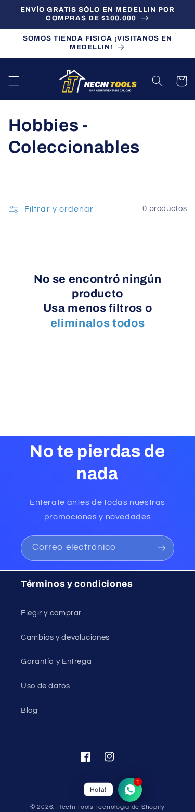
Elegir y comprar (51, 613)
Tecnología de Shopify (130, 807)
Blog (29, 710)
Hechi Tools (75, 807)
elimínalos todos (97, 323)
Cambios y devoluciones (65, 637)
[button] (13, 81)
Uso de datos (45, 686)
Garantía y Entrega (56, 661)
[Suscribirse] (162, 548)
